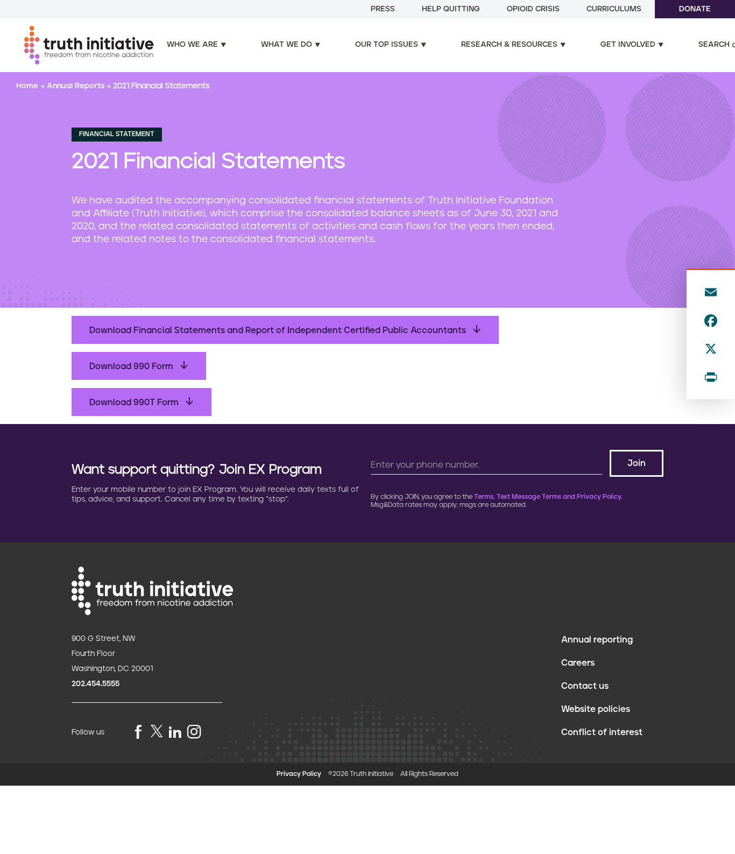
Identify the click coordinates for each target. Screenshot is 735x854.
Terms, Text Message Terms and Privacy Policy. (548, 496)
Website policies (595, 709)
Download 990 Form (132, 366)
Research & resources (509, 44)
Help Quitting (451, 9)
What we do (286, 44)
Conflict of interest (601, 732)
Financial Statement (116, 134)
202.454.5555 (95, 684)
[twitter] (156, 731)
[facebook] (138, 732)
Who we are (192, 44)
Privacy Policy (299, 774)
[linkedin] (175, 732)
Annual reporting (597, 640)
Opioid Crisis (533, 9)
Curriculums (613, 9)
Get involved (627, 44)
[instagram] (194, 732)
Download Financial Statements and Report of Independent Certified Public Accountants (278, 330)
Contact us (585, 686)
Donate (695, 9)
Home (28, 86)
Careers (578, 663)
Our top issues (386, 44)
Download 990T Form (135, 402)
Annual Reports (77, 86)
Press (383, 9)
